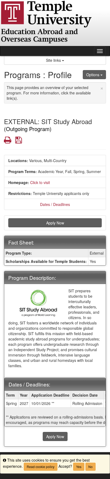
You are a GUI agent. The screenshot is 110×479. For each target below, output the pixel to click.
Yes (78, 466)
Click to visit (40, 182)
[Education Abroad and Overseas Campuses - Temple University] (55, 23)
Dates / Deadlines (55, 204)
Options (93, 74)
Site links (54, 60)
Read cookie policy (40, 466)
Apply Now (55, 222)
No (90, 466)
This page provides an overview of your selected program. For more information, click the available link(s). (55, 92)
